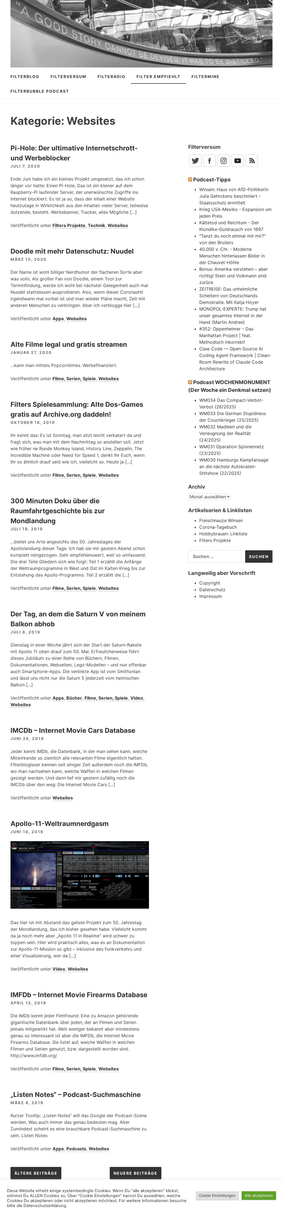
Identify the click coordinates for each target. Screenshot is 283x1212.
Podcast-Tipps (212, 179)
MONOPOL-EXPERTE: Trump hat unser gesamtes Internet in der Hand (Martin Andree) (232, 315)
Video (136, 698)
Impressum (210, 596)
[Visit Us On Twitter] (195, 166)
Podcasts (76, 1148)
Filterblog (25, 76)
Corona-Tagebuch (218, 527)
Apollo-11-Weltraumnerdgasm (60, 824)
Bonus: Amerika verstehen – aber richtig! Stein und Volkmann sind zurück (233, 275)
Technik (96, 225)
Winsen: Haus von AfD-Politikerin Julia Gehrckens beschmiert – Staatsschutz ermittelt (233, 196)
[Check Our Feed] (252, 166)
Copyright (209, 583)
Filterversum (69, 76)
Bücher (74, 698)
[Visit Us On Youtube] (237, 166)
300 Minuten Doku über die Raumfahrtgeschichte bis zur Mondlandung (58, 511)
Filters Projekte (69, 225)
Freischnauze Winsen (221, 520)
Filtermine (206, 76)
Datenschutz (212, 589)
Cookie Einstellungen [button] (217, 1195)
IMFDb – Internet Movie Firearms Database (79, 995)
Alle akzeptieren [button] (259, 1195)
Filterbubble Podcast (40, 91)
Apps (58, 318)
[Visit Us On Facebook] (209, 166)
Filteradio (111, 76)
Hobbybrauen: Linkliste (223, 533)
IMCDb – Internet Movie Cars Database (73, 730)
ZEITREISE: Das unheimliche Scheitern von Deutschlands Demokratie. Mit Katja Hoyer (229, 295)
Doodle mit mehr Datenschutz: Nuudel (72, 251)
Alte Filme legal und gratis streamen (69, 344)
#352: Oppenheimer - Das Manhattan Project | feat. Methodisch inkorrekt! (226, 335)
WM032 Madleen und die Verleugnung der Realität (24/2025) (225, 433)
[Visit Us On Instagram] (223, 166)
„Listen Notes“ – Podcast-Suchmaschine (76, 1095)
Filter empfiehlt (158, 76)
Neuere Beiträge (136, 1173)
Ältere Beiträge (35, 1173)
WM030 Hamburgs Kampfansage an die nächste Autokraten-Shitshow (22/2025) (233, 466)
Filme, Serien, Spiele (74, 378)
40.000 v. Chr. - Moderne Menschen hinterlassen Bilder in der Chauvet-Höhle (232, 255)
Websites (118, 225)
